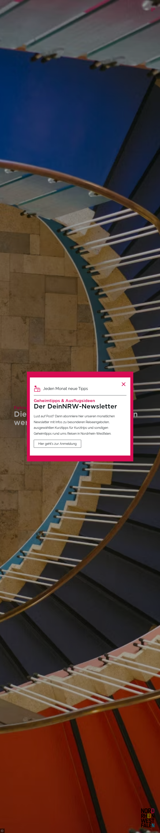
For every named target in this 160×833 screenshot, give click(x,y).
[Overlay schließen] (123, 384)
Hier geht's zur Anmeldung (57, 444)
